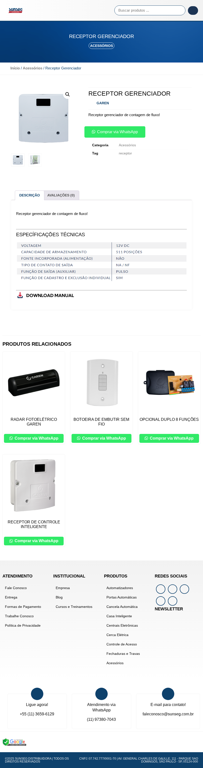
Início (15, 68)
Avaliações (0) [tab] (61, 195)
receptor (125, 153)
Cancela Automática (122, 607)
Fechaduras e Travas (123, 654)
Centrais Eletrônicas (122, 625)
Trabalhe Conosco (19, 616)
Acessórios (101, 46)
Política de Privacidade (23, 625)
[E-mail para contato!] (168, 694)
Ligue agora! (37, 705)
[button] (70, 10)
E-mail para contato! (168, 705)
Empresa (63, 588)
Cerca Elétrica (117, 635)
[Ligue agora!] (37, 694)
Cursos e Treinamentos (74, 607)
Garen (103, 103)
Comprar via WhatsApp (117, 132)
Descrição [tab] (29, 195)
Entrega (11, 597)
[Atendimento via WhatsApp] (101, 694)
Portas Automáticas (121, 597)
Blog (59, 597)
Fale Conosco (16, 588)
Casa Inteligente (119, 616)
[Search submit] (193, 10)
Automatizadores (119, 588)
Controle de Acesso (121, 644)
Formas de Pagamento (23, 607)
